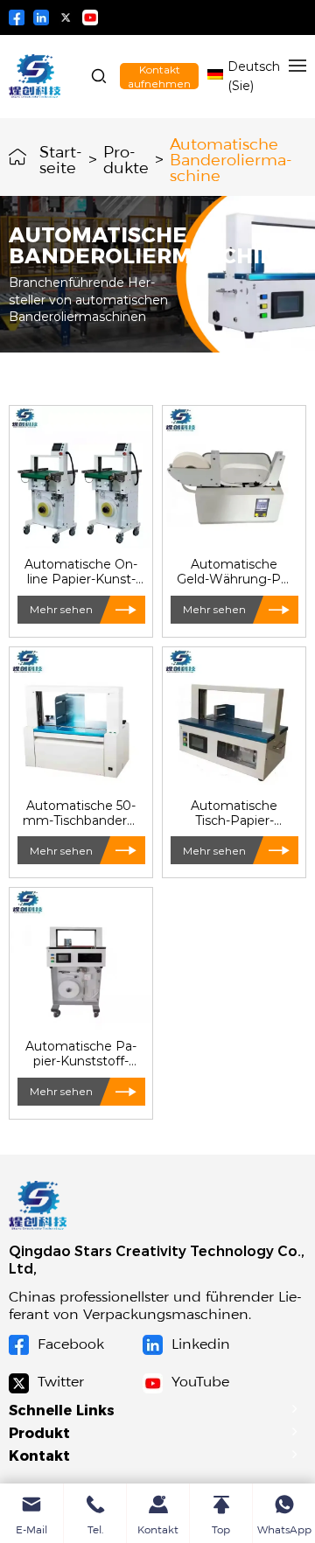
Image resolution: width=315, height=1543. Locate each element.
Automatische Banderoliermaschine (231, 157)
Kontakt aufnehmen (159, 76)
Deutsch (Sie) (254, 76)
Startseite (60, 157)
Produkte (126, 157)
